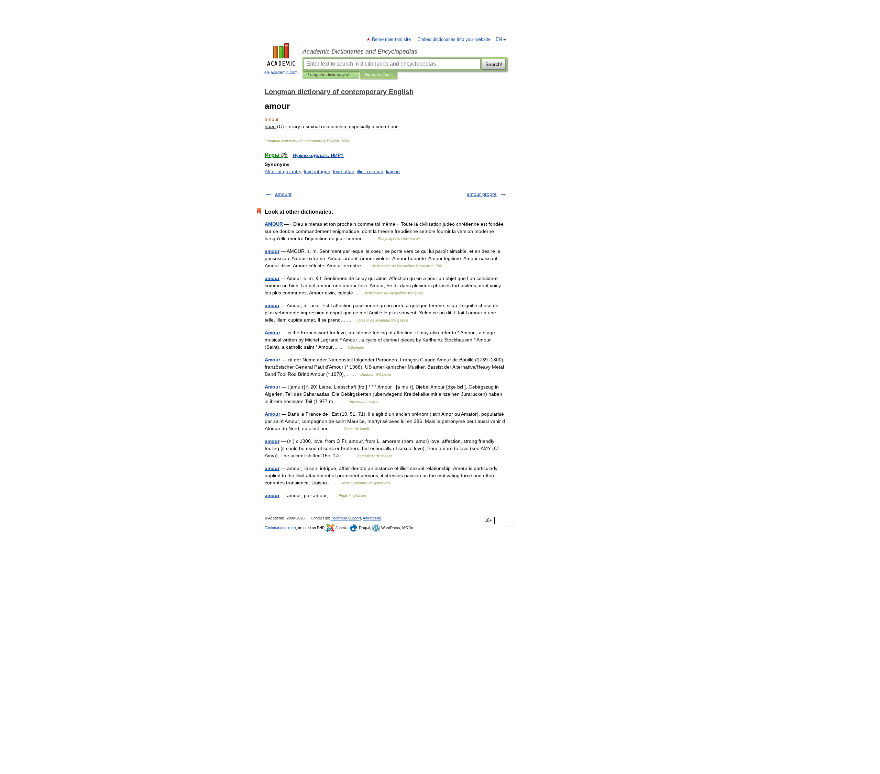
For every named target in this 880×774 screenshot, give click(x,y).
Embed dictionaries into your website (454, 39)
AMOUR (274, 224)
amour (272, 251)
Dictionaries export (280, 528)
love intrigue (317, 171)
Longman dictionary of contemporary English (331, 74)
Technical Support (346, 518)
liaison (393, 171)
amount (283, 194)
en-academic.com (281, 72)
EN (499, 39)
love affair (343, 171)
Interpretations (378, 74)
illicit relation (370, 171)
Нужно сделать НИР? (318, 155)
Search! (493, 64)
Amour (272, 332)
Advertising (372, 518)
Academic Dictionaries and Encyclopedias (359, 51)
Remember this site (392, 39)
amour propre (482, 194)
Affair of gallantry (283, 171)
